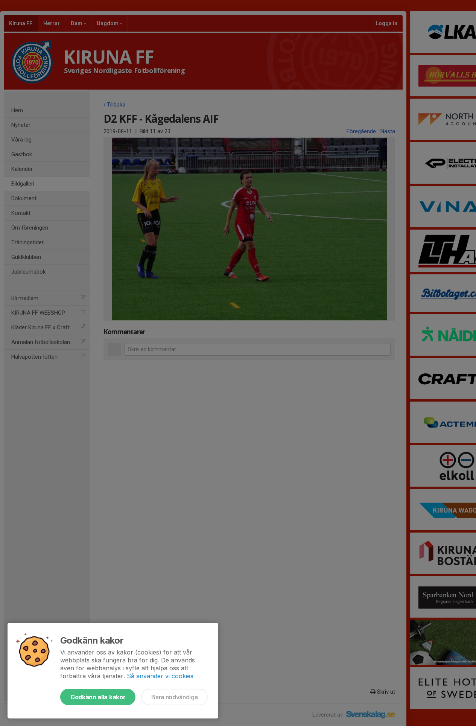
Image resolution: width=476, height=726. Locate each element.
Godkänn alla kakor (97, 697)
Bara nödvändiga (174, 697)
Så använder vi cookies (160, 676)
